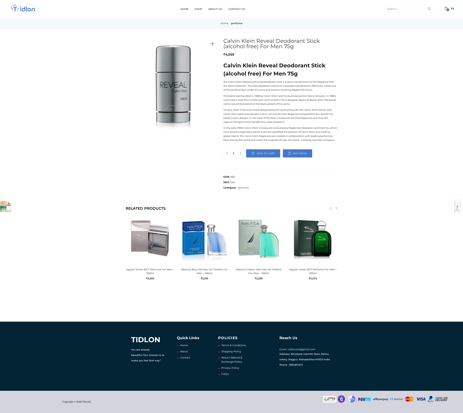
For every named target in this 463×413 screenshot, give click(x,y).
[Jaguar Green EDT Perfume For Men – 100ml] (312, 238)
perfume (237, 23)
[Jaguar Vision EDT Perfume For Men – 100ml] (150, 238)
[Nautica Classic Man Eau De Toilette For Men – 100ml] (258, 238)
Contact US (236, 9)
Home (184, 9)
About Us (215, 9)
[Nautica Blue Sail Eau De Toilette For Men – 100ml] (204, 238)
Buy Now (300, 153)
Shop (198, 9)
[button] (449, 9)
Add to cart (266, 153)
